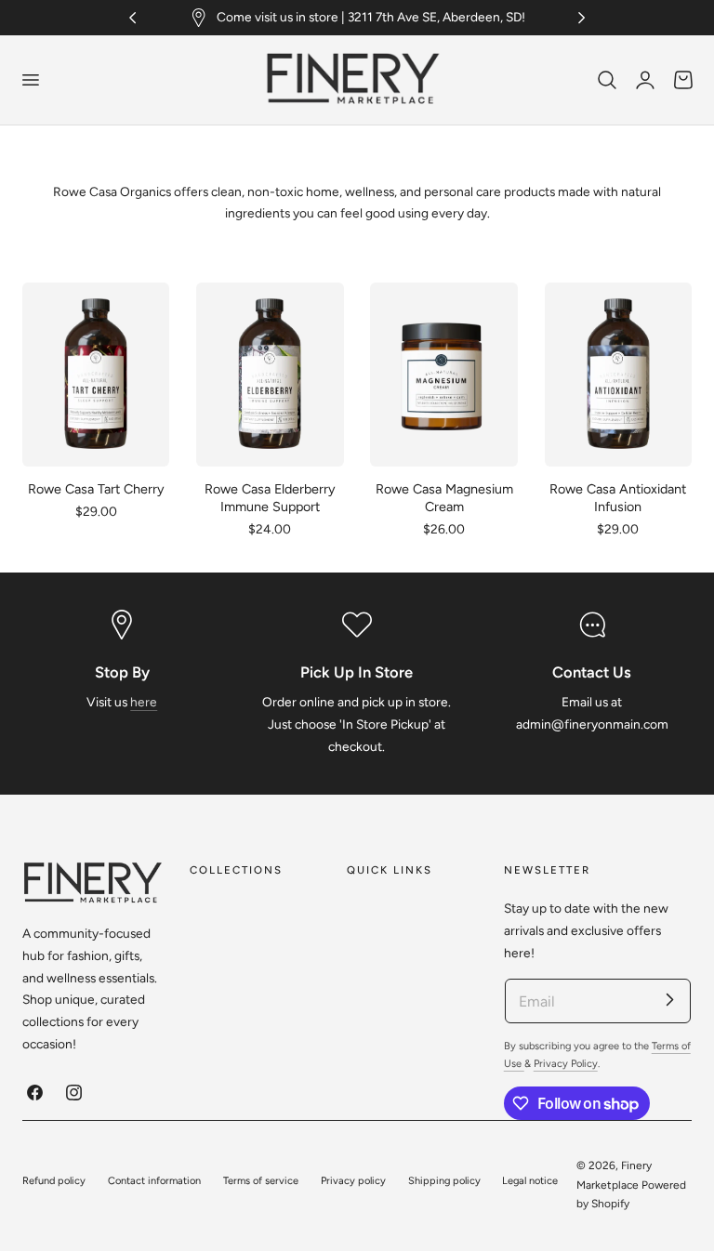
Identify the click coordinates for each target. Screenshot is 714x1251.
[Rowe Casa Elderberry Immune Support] (270, 375)
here (143, 701)
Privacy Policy (566, 1064)
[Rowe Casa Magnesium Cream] (444, 375)
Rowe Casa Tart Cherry (96, 489)
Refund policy (54, 1181)
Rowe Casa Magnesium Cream (444, 498)
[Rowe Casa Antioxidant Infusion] (619, 375)
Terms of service (260, 1181)
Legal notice (530, 1181)
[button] (29, 80)
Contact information (154, 1181)
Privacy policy (353, 1181)
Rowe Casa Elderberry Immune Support (270, 498)
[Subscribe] (669, 1000)
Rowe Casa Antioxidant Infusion (617, 498)
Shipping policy (444, 1181)
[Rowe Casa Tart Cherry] (95, 375)
